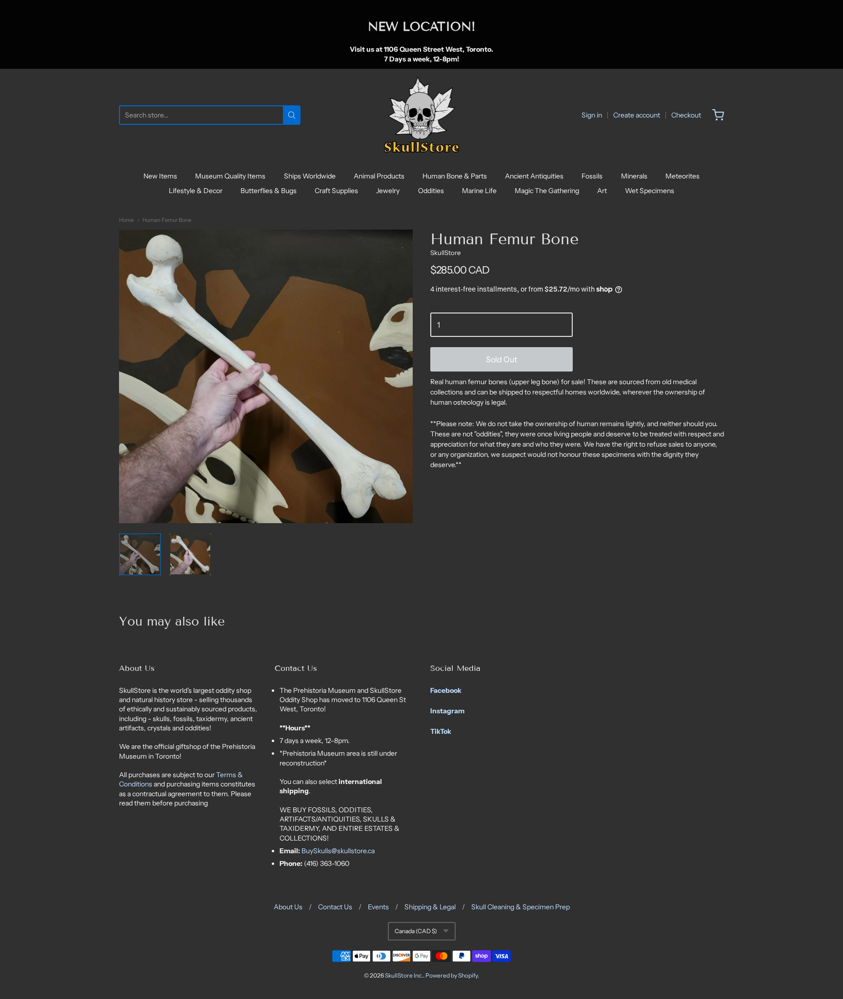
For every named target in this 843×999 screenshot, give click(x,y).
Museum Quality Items (230, 176)
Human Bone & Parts (454, 176)
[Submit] (292, 115)
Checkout (686, 115)
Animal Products (379, 176)
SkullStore (445, 252)
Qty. (436, 306)
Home (126, 219)
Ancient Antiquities (534, 176)
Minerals (634, 176)
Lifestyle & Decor (195, 190)
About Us (288, 906)
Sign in (592, 115)
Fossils (592, 176)
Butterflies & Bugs (269, 190)
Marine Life (479, 190)
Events (378, 906)
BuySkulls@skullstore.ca (338, 850)
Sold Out (501, 359)
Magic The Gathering (547, 190)
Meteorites (682, 176)
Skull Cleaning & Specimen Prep (520, 906)
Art (602, 190)
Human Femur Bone (166, 219)
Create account (636, 115)
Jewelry (388, 190)
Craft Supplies (336, 190)
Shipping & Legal (430, 906)
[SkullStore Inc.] (422, 115)
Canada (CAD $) (416, 931)
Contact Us (335, 906)
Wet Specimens (649, 190)
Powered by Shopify (451, 975)
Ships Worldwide (310, 176)
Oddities (431, 190)
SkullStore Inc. (404, 975)
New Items (160, 176)
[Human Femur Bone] (140, 554)
